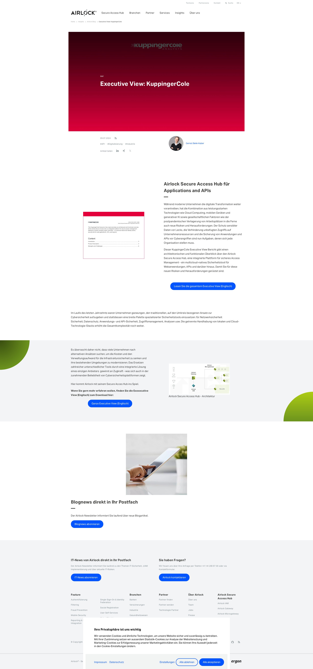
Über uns (195, 12)
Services (165, 12)
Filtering (75, 605)
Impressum (100, 662)
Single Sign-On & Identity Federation (112, 601)
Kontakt (217, 3)
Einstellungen (167, 662)
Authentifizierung (79, 599)
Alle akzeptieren (211, 662)
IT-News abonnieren (86, 577)
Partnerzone (204, 3)
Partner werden (166, 605)
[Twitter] (130, 151)
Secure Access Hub (112, 12)
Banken (133, 599)
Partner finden (166, 599)
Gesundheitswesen (139, 615)
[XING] (124, 151)
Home (73, 22)
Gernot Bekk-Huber (195, 143)
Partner (150, 12)
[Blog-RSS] (115, 138)
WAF (102, 76)
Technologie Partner (169, 610)
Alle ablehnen (186, 662)
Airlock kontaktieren (174, 577)
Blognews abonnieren (87, 524)
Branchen (134, 12)
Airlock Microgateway (228, 613)
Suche (230, 3)
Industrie (134, 610)
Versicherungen (137, 605)
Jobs (190, 610)
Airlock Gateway (225, 608)
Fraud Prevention (79, 610)
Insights (179, 12)
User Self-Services (109, 613)
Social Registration (109, 607)
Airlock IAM (223, 603)
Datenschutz (116, 662)
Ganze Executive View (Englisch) (110, 403)
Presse (191, 615)
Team (191, 605)
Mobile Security (78, 615)
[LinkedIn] (117, 151)
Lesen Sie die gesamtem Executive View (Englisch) (203, 286)
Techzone (190, 3)
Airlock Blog (91, 22)
